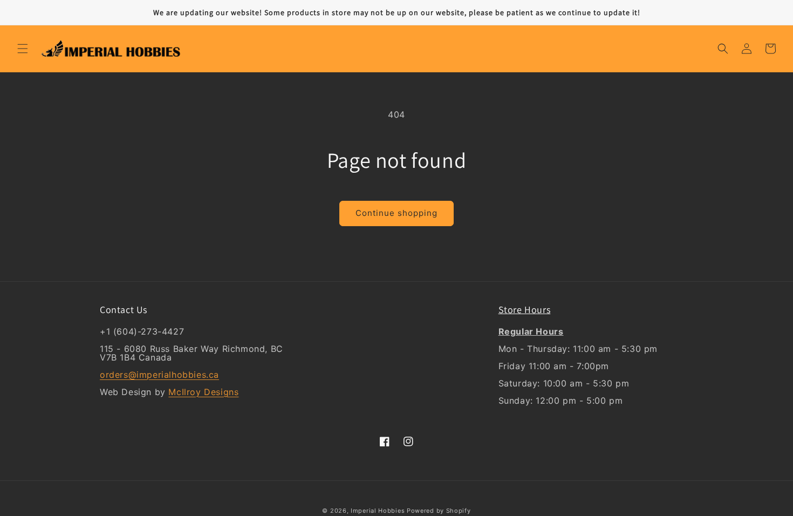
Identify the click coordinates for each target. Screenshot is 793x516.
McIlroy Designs (203, 391)
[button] (23, 48)
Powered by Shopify (439, 510)
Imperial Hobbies (378, 510)
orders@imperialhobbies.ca (159, 374)
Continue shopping (396, 213)
